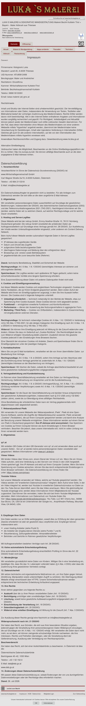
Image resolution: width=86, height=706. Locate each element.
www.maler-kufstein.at (47, 32)
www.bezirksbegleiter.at (8, 694)
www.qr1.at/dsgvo (46, 451)
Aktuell (5, 49)
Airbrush (6, 53)
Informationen (48, 703)
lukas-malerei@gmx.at (14, 32)
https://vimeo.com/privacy (18, 472)
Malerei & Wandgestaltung (22, 49)
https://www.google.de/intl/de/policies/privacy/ (26, 498)
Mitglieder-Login (49, 694)
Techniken (69, 49)
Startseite (14, 44)
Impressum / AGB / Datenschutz (30, 694)
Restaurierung (19, 53)
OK (36, 703)
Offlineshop (26, 44)
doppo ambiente (43, 49)
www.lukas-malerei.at (31, 32)
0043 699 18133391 (14, 30)
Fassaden (57, 49)
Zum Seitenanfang (79, 694)
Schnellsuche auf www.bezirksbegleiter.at (66, 18)
